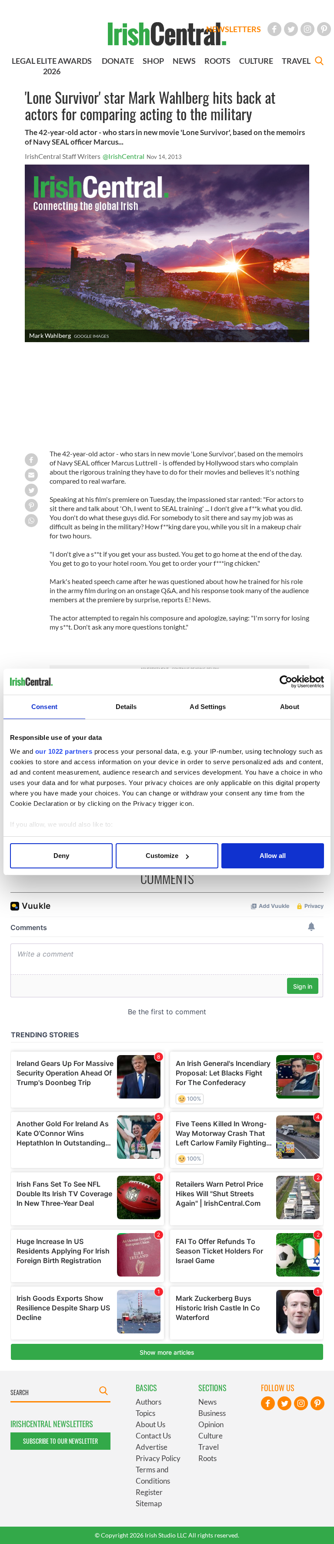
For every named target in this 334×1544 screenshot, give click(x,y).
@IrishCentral (123, 156)
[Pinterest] (324, 29)
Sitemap (149, 1503)
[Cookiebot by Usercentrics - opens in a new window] (286, 681)
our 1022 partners (64, 751)
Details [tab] (126, 706)
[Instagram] (307, 29)
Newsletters (233, 29)
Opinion (211, 1424)
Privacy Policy (158, 1458)
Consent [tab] (44, 706)
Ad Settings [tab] (208, 706)
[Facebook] (274, 29)
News (207, 1401)
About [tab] (289, 706)
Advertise (151, 1447)
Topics (145, 1413)
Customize (162, 855)
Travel (208, 1447)
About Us (150, 1424)
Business (212, 1413)
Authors (148, 1401)
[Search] (319, 61)
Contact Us (153, 1435)
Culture (210, 1435)
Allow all (273, 855)
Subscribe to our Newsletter (60, 1440)
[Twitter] (291, 29)
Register (149, 1492)
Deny (61, 855)
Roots (207, 1458)
